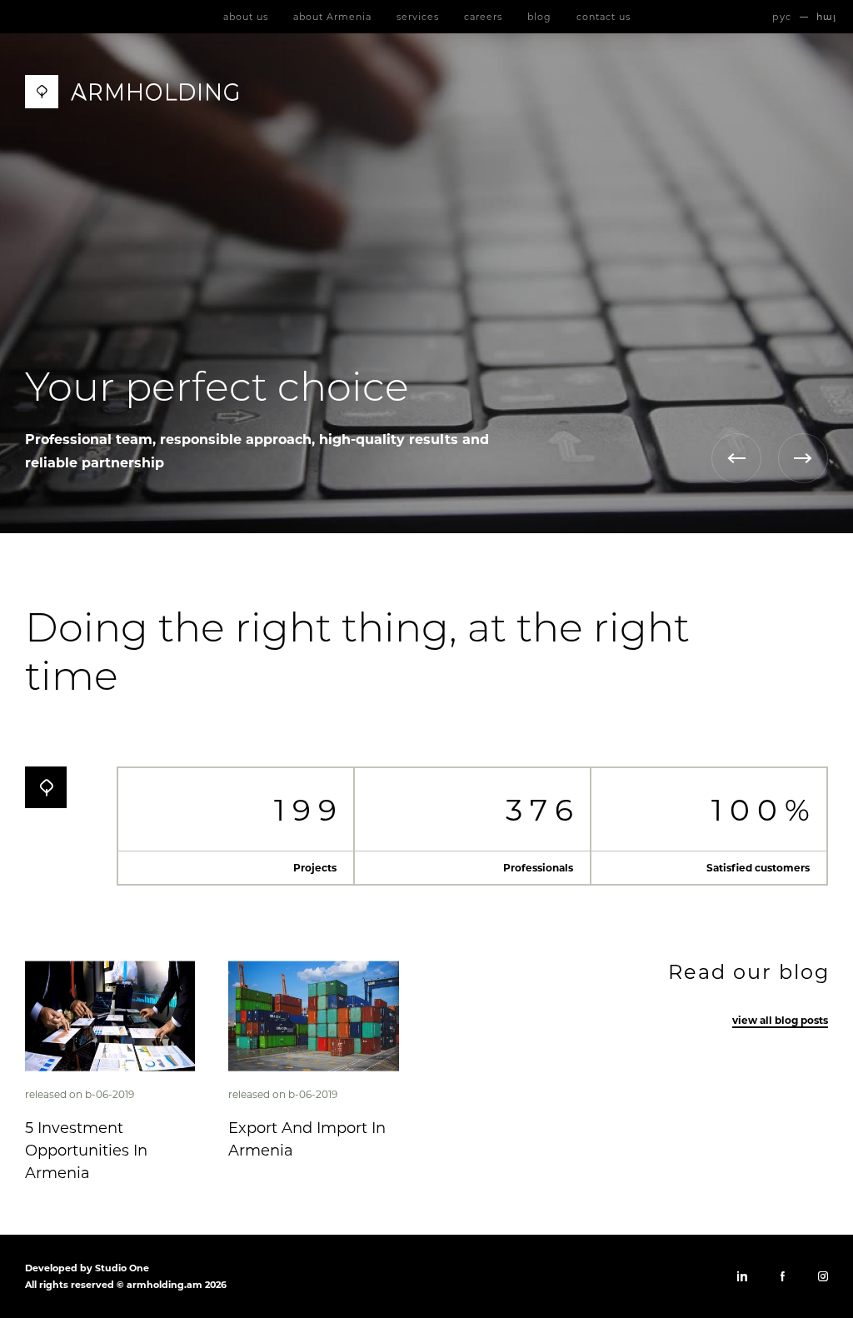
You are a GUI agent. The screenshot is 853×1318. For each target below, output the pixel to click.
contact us (603, 16)
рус (781, 16)
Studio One (122, 1268)
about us (245, 16)
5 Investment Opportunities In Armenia (86, 1150)
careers (483, 16)
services (418, 16)
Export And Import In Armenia (307, 1139)
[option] (426, 283)
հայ (826, 16)
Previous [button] (736, 458)
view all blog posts (780, 1020)
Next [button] (803, 458)
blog (539, 16)
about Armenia (332, 16)
